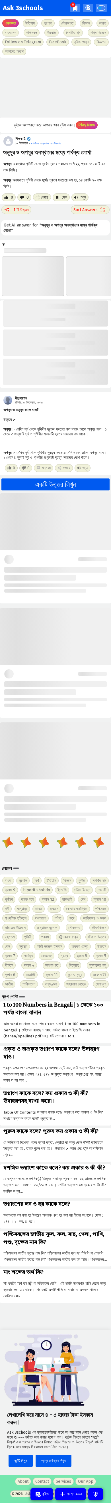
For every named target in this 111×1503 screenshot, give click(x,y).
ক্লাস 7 (10, 955)
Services (63, 1481)
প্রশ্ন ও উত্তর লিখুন (53, 1460)
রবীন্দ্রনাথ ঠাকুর (68, 937)
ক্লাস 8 (82, 955)
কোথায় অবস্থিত (76, 908)
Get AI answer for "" (50, 227)
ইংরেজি (51, 32)
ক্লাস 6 (10, 974)
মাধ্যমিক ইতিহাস (15, 918)
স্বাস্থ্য (23, 946)
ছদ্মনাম (54, 908)
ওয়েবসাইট (99, 974)
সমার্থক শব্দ (99, 880)
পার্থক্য (28, 955)
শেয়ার (44, 197)
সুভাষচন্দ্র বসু (97, 965)
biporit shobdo (36, 890)
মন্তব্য (46, 468)
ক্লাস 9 (10, 890)
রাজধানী (67, 899)
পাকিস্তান (28, 984)
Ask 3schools (23, 8)
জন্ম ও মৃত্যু (75, 974)
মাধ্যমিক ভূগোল (47, 927)
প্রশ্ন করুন (74, 1494)
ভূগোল (23, 880)
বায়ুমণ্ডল (51, 984)
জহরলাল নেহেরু (76, 984)
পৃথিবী (28, 937)
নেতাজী (30, 974)
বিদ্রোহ (74, 965)
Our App (85, 1481)
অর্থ (36, 880)
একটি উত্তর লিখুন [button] (55, 484)
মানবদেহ (46, 955)
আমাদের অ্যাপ (14, 51)
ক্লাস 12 (48, 899)
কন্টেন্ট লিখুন (20, 1460)
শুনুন (82, 197)
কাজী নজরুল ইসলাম (49, 946)
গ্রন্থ (64, 955)
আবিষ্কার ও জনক (94, 918)
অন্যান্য (22, 908)
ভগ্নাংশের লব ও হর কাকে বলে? (36, 1204)
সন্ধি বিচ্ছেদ (98, 32)
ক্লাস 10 (100, 899)
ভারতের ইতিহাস (15, 927)
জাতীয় (9, 984)
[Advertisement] (55, 87)
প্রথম (45, 937)
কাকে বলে (27, 899)
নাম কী (102, 890)
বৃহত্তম (10, 937)
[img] (75, 7)
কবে (72, 918)
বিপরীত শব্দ (73, 32)
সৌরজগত (74, 927)
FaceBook (57, 42)
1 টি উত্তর (21, 209)
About (23, 1481)
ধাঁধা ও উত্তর (97, 937)
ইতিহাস (51, 880)
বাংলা (8, 880)
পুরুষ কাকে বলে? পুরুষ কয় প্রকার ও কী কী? (50, 1131)
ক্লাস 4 (29, 965)
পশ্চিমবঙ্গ (31, 32)
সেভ (64, 197)
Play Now (86, 125)
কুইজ (82, 880)
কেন (7, 946)
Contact (42, 1481)
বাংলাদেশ (40, 918)
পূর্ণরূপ (9, 899)
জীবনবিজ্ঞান (99, 927)
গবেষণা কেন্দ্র (79, 946)
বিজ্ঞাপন (101, 42)
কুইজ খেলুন (81, 42)
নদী (7, 908)
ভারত (38, 908)
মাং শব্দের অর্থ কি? (23, 1272)
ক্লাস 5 (101, 955)
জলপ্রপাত (51, 965)
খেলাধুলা (101, 984)
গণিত (57, 918)
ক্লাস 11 (52, 974)
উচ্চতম (101, 946)
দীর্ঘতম (9, 965)
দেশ (83, 899)
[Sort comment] (90, 209)
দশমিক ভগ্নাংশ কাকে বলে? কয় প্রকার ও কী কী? (54, 1168)
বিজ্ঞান (67, 880)
